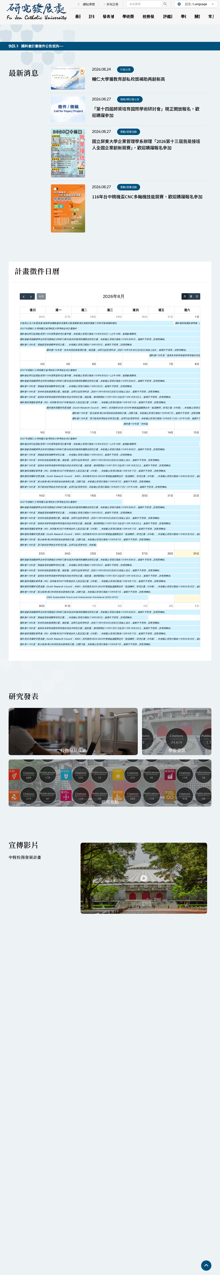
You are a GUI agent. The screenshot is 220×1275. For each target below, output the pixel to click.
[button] (38, 12)
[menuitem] (111, 4)
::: (78, 4)
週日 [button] (33, 310)
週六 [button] (187, 310)
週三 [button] (110, 310)
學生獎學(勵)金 (162, 9)
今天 (41, 296)
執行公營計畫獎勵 (159, 9)
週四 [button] (136, 310)
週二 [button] (84, 310)
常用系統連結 (194, 9)
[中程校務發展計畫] (144, 878)
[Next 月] (31, 296)
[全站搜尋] (165, 4)
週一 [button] (58, 310)
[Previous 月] (24, 296)
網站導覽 (89, 4)
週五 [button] (161, 310)
